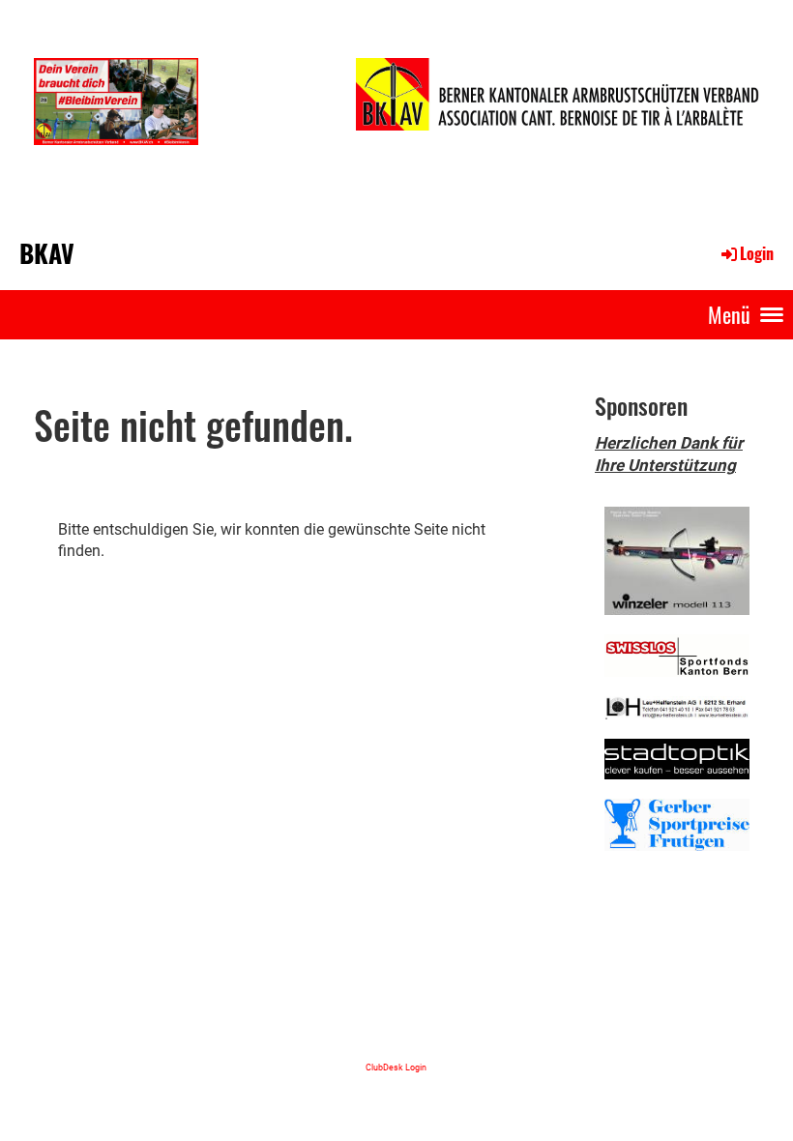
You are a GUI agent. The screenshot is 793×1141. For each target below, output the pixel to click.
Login (757, 253)
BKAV (46, 253)
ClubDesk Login (396, 1067)
